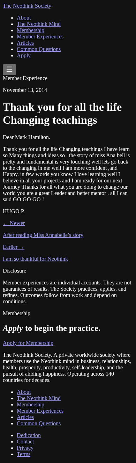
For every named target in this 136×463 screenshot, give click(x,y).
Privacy (25, 448)
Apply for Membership (28, 343)
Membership (30, 30)
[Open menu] (9, 69)
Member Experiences (40, 36)
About (24, 18)
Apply (24, 55)
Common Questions (39, 49)
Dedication (29, 435)
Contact (25, 441)
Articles (25, 43)
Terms (23, 454)
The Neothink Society (27, 6)
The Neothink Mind (39, 24)
